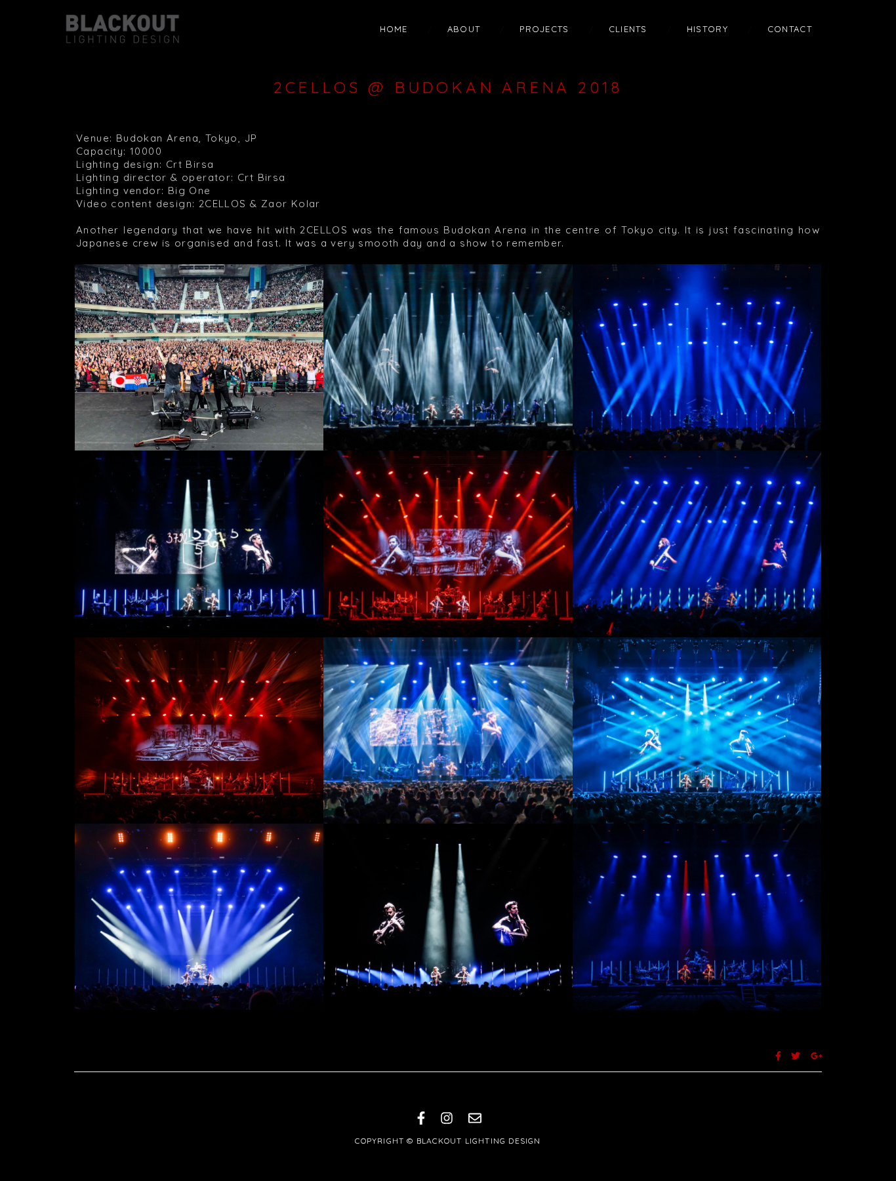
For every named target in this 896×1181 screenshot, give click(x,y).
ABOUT (464, 29)
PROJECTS (544, 29)
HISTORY (707, 29)
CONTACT (789, 29)
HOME (394, 29)
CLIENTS (628, 29)
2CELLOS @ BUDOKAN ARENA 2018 (448, 87)
